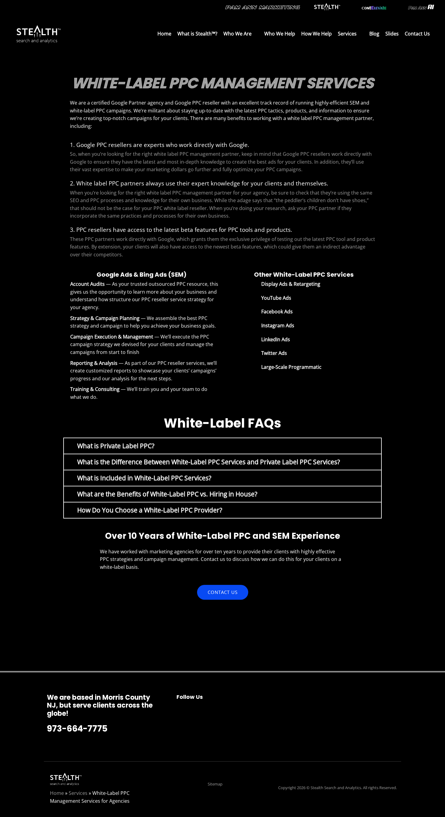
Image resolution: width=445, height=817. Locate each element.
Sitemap (215, 784)
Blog (374, 33)
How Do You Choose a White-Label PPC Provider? (149, 510)
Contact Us (417, 33)
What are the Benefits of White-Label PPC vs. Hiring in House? (167, 494)
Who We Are (237, 33)
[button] (222, 446)
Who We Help (279, 33)
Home (164, 33)
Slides (392, 33)
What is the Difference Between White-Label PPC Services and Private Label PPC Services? (208, 462)
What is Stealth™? (197, 33)
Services (347, 33)
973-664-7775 (77, 729)
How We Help (316, 33)
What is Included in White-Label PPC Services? (144, 478)
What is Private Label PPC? (115, 446)
